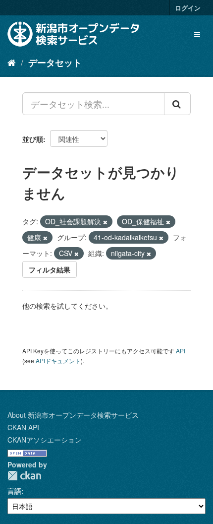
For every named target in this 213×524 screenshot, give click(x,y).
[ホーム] (11, 62)
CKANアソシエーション (44, 440)
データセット (55, 62)
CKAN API (23, 427)
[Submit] (177, 103)
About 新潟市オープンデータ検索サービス (73, 415)
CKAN (24, 475)
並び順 (32, 139)
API (180, 350)
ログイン (188, 7)
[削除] (105, 222)
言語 (14, 491)
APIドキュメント (58, 360)
